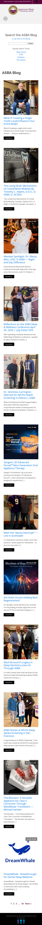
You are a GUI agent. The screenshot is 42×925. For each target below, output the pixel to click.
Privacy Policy (21, 918)
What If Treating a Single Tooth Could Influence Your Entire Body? (19, 121)
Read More (9, 138)
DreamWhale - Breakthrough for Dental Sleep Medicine (20, 876)
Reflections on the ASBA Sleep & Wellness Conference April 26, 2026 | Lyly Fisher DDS (20, 327)
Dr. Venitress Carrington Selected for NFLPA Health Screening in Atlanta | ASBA (19, 394)
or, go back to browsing (21, 39)
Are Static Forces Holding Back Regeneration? (21, 599)
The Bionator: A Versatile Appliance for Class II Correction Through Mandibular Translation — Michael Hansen (18, 803)
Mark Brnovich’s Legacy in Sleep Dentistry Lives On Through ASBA (18, 665)
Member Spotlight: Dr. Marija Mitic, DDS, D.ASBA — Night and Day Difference (20, 259)
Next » (28, 903)
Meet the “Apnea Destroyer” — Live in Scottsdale (21, 534)
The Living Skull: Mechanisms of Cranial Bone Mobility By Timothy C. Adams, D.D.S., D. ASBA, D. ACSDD (20, 190)
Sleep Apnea (21, 52)
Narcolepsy (21, 60)
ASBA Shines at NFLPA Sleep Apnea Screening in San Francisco (19, 733)
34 (22, 903)
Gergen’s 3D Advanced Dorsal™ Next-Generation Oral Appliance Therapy (21, 465)
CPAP (21, 54)
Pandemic (21, 57)
